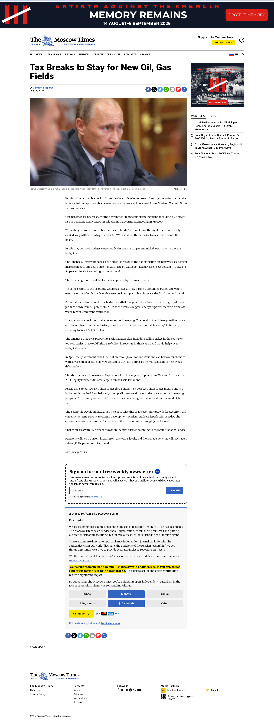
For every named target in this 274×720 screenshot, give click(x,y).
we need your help (80, 560)
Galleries (78, 694)
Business (84, 54)
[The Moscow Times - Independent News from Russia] (62, 40)
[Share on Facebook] (148, 89)
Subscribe (174, 490)
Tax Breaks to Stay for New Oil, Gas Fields (101, 71)
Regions (70, 54)
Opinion (98, 54)
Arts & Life (113, 54)
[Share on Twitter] (154, 89)
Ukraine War (53, 54)
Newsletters (80, 698)
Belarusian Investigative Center (180, 697)
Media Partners (170, 686)
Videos (77, 690)
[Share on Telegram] (160, 89)
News (39, 54)
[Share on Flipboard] (178, 89)
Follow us (122, 686)
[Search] (243, 55)
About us (35, 690)
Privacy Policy (96, 497)
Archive (145, 54)
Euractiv (215, 690)
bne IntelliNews (176, 690)
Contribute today (224, 42)
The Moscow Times (42, 686)
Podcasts (130, 54)
